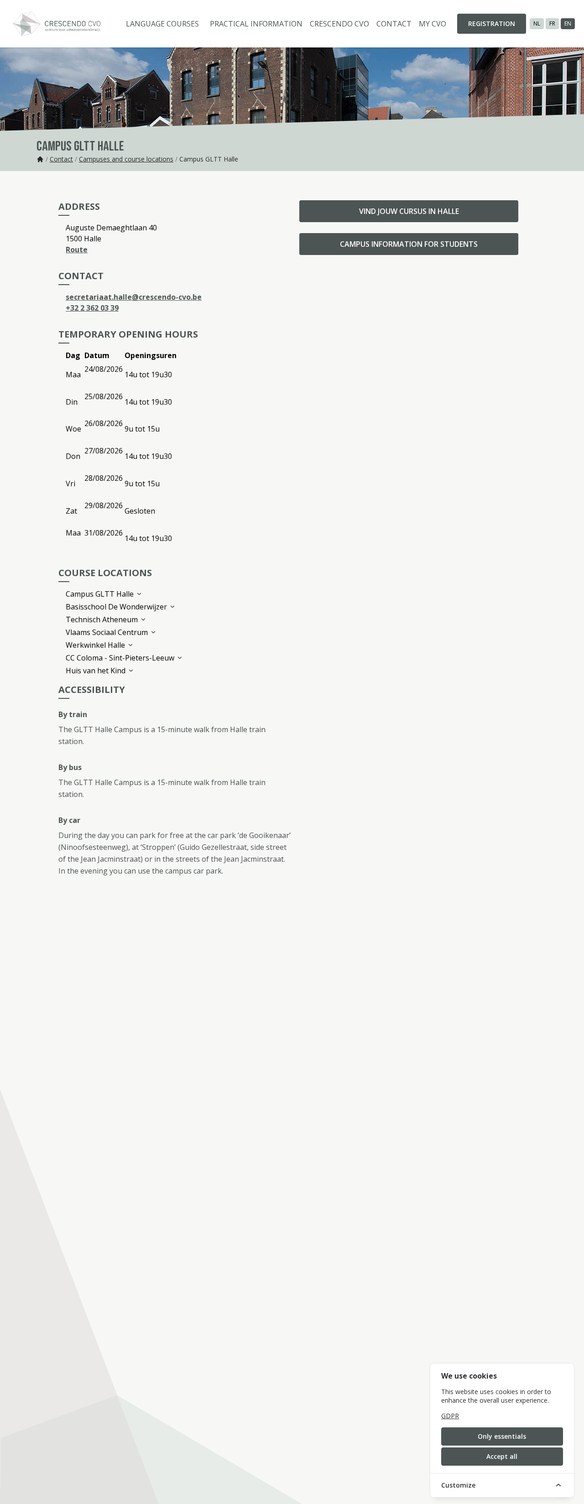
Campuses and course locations (126, 159)
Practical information (256, 24)
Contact (394, 24)
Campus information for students (409, 244)
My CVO (432, 24)
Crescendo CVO (339, 24)
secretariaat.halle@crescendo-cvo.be (134, 297)
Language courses (162, 24)
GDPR (450, 1415)
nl (536, 23)
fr (552, 23)
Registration (491, 23)
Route (77, 250)
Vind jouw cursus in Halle (409, 211)
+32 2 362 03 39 (92, 308)
